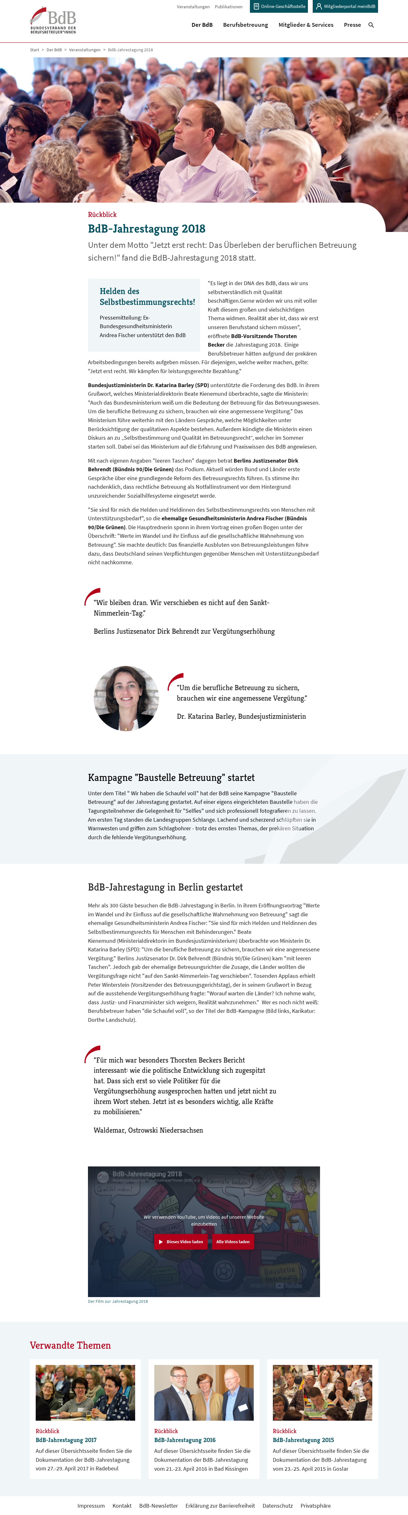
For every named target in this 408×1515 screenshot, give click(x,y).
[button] (202, 24)
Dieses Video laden (185, 1241)
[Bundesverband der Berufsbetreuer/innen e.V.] (53, 24)
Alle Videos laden (233, 1241)
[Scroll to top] (393, 1500)
